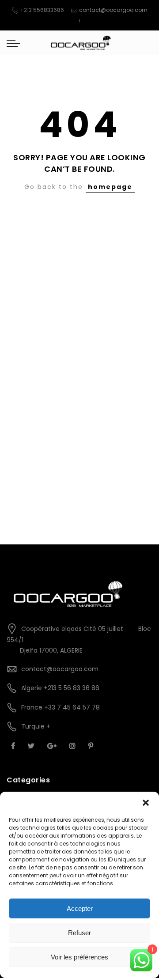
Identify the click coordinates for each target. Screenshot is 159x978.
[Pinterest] (91, 745)
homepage (110, 186)
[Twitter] (32, 745)
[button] (145, 802)
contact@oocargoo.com (113, 10)
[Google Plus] (53, 745)
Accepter (80, 908)
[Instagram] (73, 745)
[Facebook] (14, 745)
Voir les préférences (79, 957)
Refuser (79, 932)
